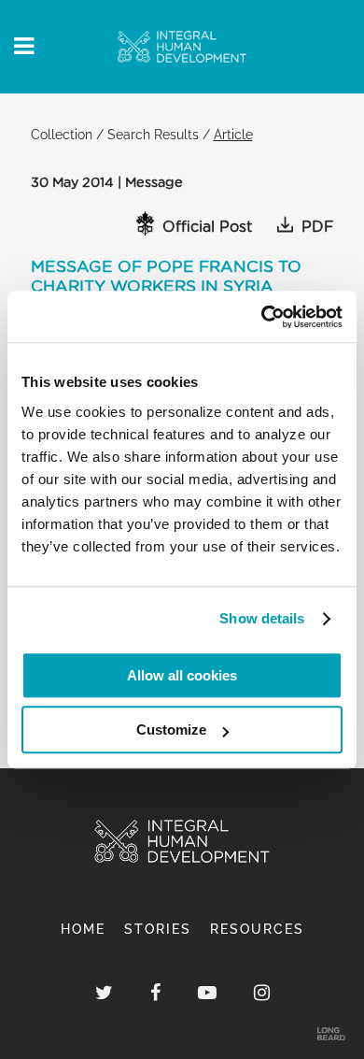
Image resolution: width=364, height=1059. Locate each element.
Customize (171, 729)
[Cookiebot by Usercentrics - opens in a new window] (262, 317)
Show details (261, 618)
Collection (61, 134)
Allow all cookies (182, 675)
